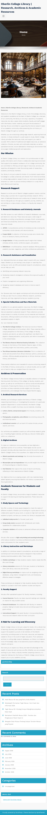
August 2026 (9, 750)
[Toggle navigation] (3, 16)
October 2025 (9, 772)
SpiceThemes (40, 812)
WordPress (19, 812)
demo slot (6, 799)
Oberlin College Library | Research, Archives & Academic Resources (21, 7)
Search (5, 672)
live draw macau (15, 799)
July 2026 (8, 754)
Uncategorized (9, 786)
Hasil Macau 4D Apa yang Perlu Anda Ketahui (20, 699)
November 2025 (10, 768)
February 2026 (9, 761)
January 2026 (9, 765)
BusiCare (32, 812)
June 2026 (8, 758)
